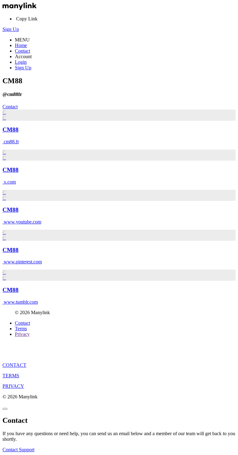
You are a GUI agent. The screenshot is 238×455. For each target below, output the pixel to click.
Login (21, 62)
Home (21, 45)
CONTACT (14, 365)
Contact (22, 51)
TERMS (10, 375)
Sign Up (10, 29)
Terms (21, 328)
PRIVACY (13, 386)
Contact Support (18, 449)
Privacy (22, 334)
